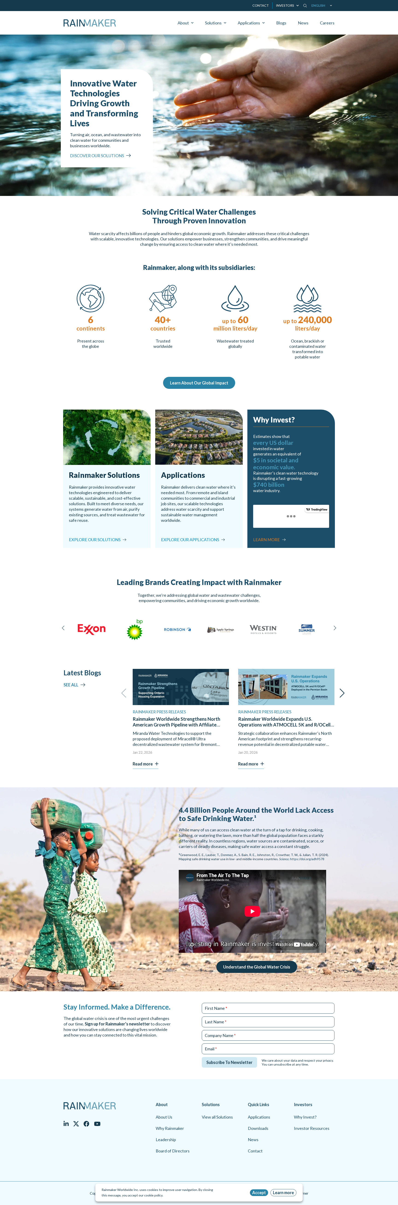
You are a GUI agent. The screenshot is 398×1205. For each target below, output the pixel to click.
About (183, 22)
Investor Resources (311, 1128)
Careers (327, 22)
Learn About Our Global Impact (199, 382)
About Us (164, 1116)
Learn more (283, 1192)
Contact (255, 1150)
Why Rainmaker (170, 1128)
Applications (249, 22)
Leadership (166, 1139)
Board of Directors (173, 1150)
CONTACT (260, 5)
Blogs (281, 22)
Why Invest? (305, 1116)
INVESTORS (285, 5)
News (303, 22)
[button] (322, 5)
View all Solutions (217, 1116)
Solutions (213, 22)
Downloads (258, 1128)
